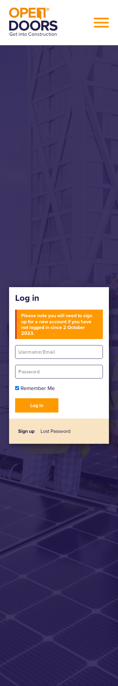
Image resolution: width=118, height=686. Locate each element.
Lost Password (55, 431)
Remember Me (37, 388)
